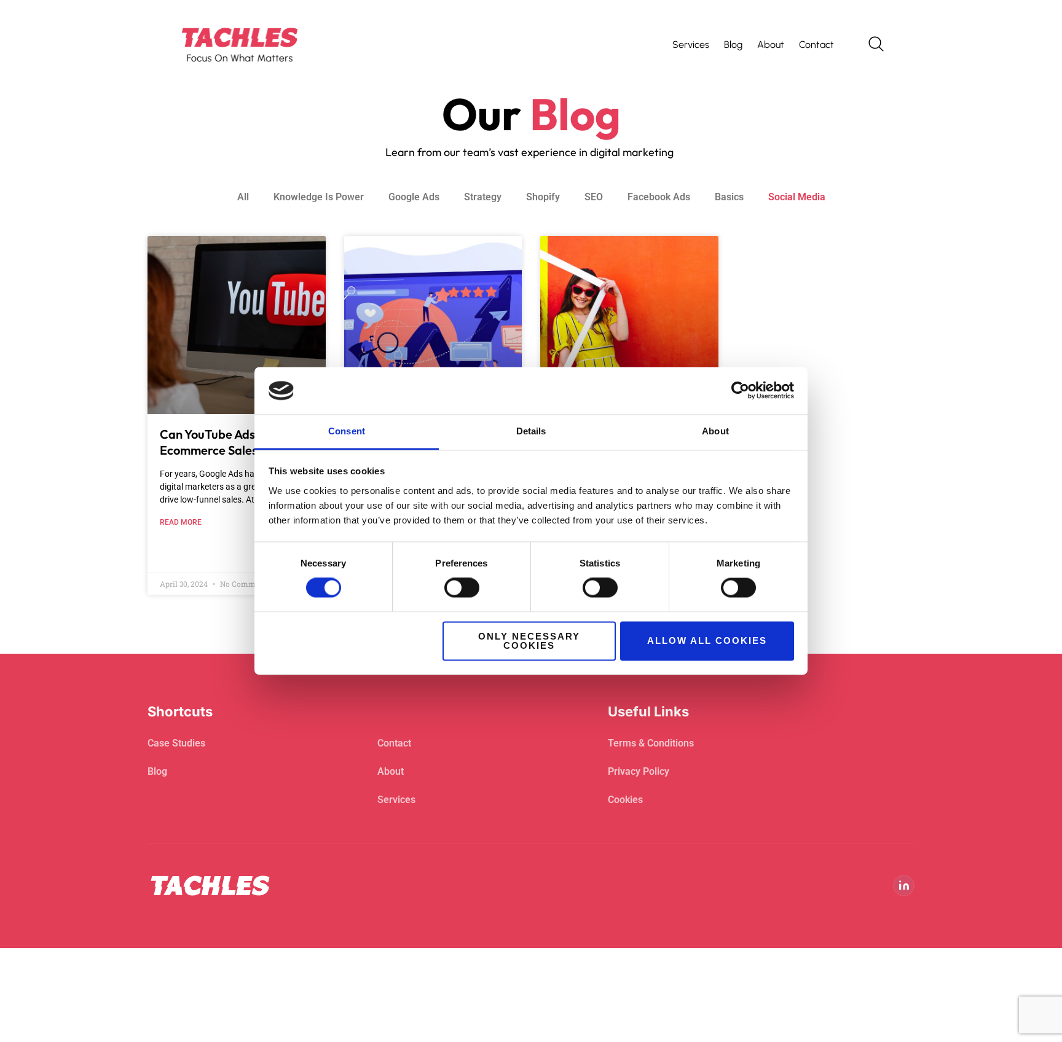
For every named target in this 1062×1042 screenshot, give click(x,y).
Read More (181, 522)
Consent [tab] (346, 431)
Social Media (796, 197)
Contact (816, 44)
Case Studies (176, 743)
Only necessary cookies (529, 641)
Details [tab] (531, 431)
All (243, 197)
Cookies (625, 799)
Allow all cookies (707, 641)
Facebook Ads (658, 197)
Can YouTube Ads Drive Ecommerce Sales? (224, 442)
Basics (729, 197)
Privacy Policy (638, 771)
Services (690, 44)
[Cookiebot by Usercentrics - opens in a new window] (740, 391)
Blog (733, 44)
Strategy (483, 197)
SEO (593, 197)
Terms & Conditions (651, 743)
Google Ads (413, 197)
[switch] (461, 588)
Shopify (543, 197)
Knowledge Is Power (318, 197)
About (770, 44)
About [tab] (715, 431)
